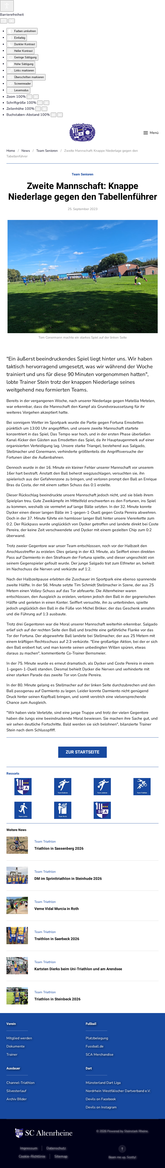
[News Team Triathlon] (142, 786)
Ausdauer (13, 1068)
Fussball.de (95, 1046)
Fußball (91, 1023)
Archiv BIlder (16, 1099)
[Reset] (3, 20)
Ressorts (12, 773)
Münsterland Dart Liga (103, 1082)
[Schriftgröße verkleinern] (40, 103)
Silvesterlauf (16, 1091)
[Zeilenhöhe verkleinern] (38, 109)
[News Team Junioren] (102, 786)
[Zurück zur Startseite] (82, 132)
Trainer (11, 1054)
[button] (151, 132)
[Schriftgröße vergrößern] (46, 103)
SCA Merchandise (99, 1054)
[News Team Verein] (23, 786)
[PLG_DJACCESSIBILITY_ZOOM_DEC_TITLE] (29, 96)
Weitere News (16, 830)
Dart (89, 1068)
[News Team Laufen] (23, 810)
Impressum (28, 1148)
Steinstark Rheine (136, 1131)
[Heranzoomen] (36, 96)
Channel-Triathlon (20, 1082)
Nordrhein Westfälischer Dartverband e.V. (118, 1091)
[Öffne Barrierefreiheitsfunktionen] (7, 6)
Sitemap (60, 1156)
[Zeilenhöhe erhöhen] (44, 109)
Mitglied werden (19, 1038)
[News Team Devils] (62, 810)
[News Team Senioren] (62, 786)
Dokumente (15, 1046)
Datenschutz (56, 1148)
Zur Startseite (82, 752)
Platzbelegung (97, 1038)
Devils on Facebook (101, 1099)
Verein (11, 1023)
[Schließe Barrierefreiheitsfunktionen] (11, 21)
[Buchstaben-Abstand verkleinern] (53, 115)
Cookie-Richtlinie (32, 1156)
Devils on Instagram (101, 1107)
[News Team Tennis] (102, 810)
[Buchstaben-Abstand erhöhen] (60, 115)
